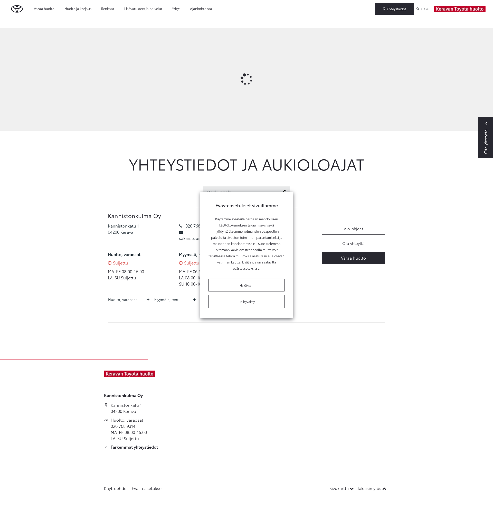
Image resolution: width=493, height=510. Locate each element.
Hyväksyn (246, 285)
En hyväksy (247, 301)
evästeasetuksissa (246, 268)
